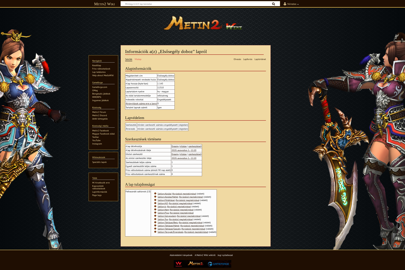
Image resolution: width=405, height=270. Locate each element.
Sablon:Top (163, 219)
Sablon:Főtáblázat (166, 200)
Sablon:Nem (163, 209)
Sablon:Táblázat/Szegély (169, 228)
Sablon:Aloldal (164, 193)
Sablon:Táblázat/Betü (168, 222)
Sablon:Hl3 (163, 203)
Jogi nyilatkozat (225, 255)
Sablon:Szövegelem (167, 215)
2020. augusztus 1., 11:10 (183, 150)
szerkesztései (194, 146)
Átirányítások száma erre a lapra (141, 103)
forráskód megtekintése (184, 193)
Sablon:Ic (162, 206)
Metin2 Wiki (104, 4)
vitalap (183, 146)
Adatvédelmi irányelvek (181, 255)
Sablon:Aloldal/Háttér (168, 196)
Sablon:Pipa (163, 212)
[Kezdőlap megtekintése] (202, 24)
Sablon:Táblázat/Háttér (169, 225)
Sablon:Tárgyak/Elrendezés (171, 231)
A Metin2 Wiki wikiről (205, 255)
